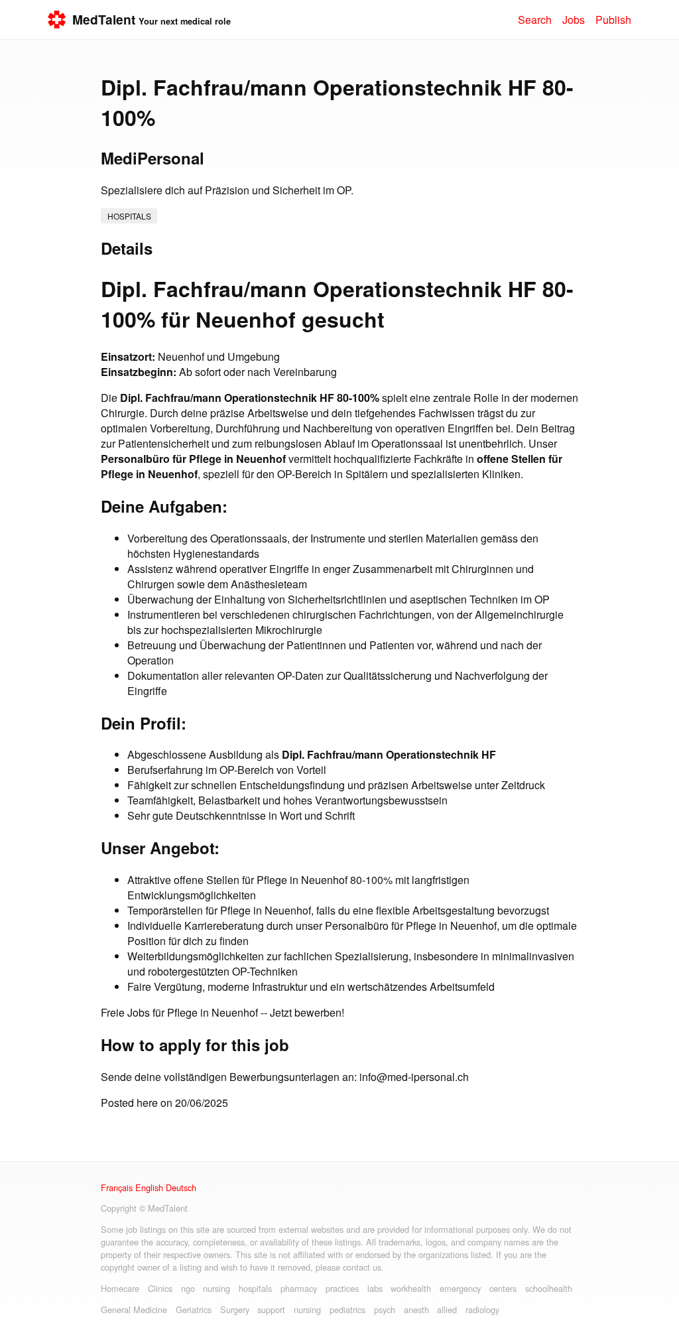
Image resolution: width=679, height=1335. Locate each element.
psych (384, 1309)
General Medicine (134, 1309)
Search (535, 19)
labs (375, 1288)
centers (503, 1288)
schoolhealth (548, 1288)
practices (342, 1288)
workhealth (411, 1288)
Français (117, 1187)
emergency (460, 1288)
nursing (216, 1288)
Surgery (234, 1309)
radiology (482, 1309)
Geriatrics (194, 1309)
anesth (416, 1309)
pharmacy (298, 1288)
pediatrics (347, 1309)
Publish (613, 19)
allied (447, 1309)
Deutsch (181, 1187)
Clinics (160, 1288)
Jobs (573, 19)
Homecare (120, 1288)
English (149, 1187)
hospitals (129, 216)
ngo (188, 1288)
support (271, 1309)
